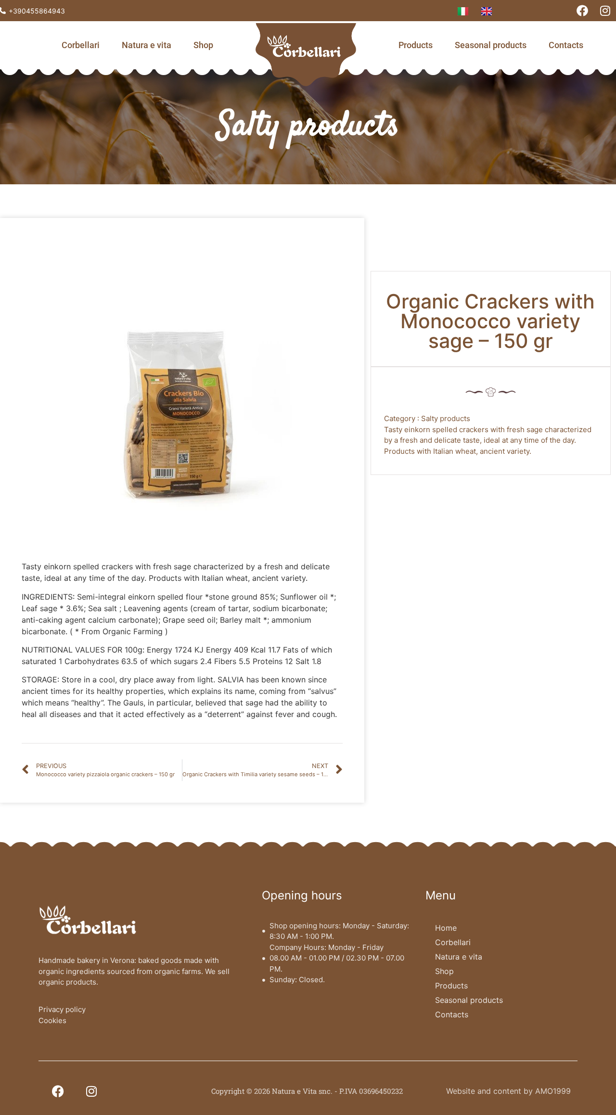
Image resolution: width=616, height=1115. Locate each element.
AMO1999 (553, 1091)
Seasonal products (490, 45)
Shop (203, 45)
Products (415, 45)
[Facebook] (582, 10)
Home (446, 928)
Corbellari (81, 45)
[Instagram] (605, 10)
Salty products (308, 127)
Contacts (566, 45)
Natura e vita (146, 45)
